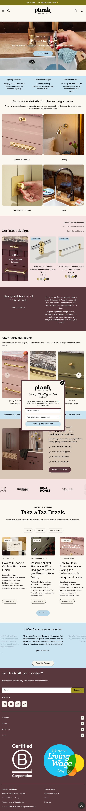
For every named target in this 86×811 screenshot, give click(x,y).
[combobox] (42, 417)
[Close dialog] (62, 383)
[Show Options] (59, 417)
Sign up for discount (43, 424)
